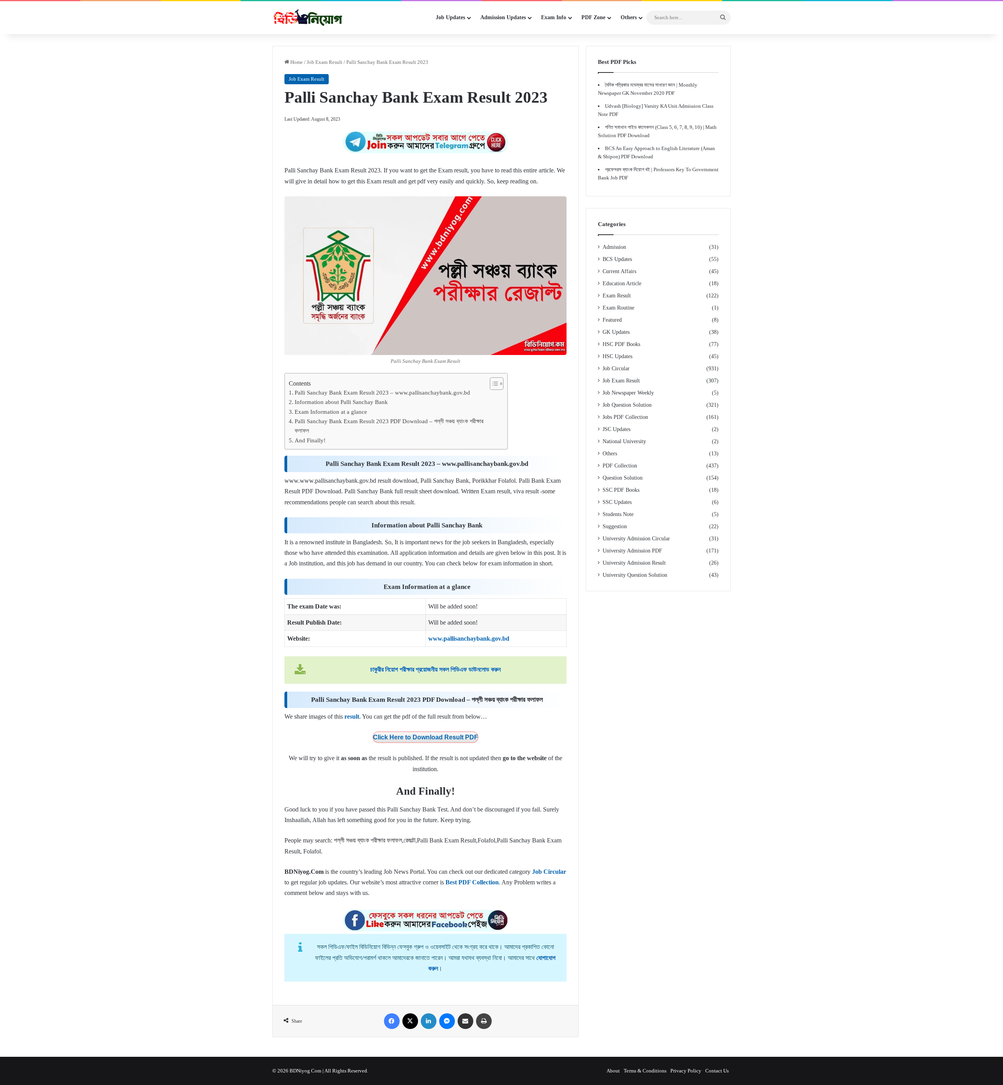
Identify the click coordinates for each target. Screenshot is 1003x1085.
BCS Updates (617, 259)
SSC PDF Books (621, 490)
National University (624, 441)
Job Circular (616, 368)
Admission (614, 247)
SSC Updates (617, 502)
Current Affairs (619, 271)
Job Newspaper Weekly (628, 393)
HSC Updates (617, 356)
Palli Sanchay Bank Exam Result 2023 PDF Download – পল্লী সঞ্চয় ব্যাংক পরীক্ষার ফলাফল (389, 426)
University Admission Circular (636, 539)
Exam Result (617, 296)
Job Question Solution (627, 405)
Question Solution (623, 478)
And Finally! (310, 440)
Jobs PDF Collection (625, 417)
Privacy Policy (685, 1071)
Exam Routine (618, 308)
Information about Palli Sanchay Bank (341, 401)
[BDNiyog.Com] (308, 17)
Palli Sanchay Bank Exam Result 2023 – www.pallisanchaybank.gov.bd (382, 392)
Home (296, 62)
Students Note (618, 514)
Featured (612, 320)
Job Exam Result (324, 62)
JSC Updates (616, 429)
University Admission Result (634, 563)
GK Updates (616, 332)
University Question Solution (635, 575)
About (613, 1071)
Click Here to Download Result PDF (425, 737)
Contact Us (717, 1071)
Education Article (622, 283)
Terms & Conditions (645, 1071)
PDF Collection (620, 466)
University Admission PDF (632, 551)
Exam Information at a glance (331, 411)
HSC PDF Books (621, 344)
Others (610, 453)
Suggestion (615, 526)
